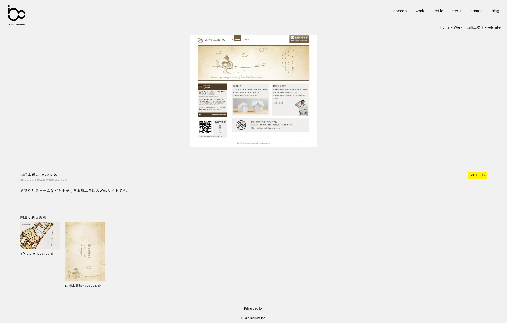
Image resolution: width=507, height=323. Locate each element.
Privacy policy (253, 308)
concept (400, 10)
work (420, 10)
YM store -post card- (37, 253)
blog (495, 10)
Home (445, 27)
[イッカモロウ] (16, 22)
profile (437, 10)
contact (477, 10)
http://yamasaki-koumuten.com (44, 179)
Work (458, 27)
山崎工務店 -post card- (83, 285)
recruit (457, 10)
